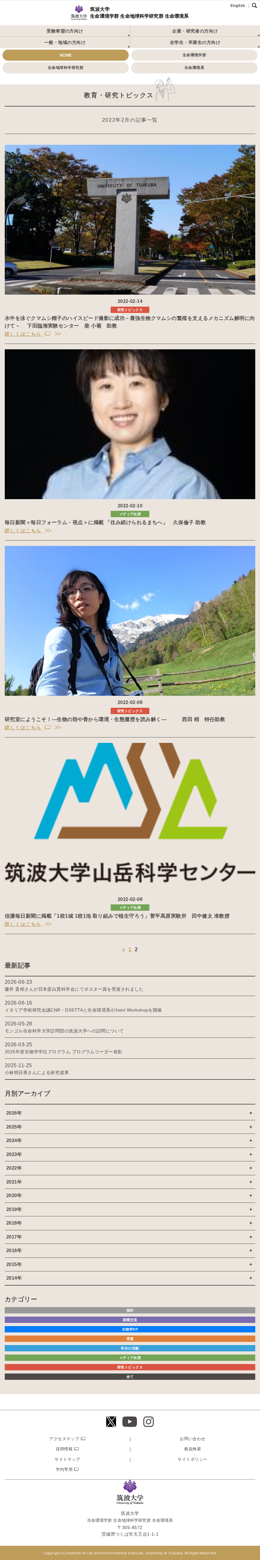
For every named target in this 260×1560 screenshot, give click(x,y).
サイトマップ (67, 1459)
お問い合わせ (192, 1438)
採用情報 (64, 1449)
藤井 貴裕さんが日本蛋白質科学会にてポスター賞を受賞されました (74, 989)
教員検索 (192, 1449)
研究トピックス (130, 310)
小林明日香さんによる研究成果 (37, 1072)
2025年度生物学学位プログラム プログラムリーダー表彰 (63, 1051)
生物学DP (130, 1329)
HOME (66, 55)
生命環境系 (194, 67)
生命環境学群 (194, 55)
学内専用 (64, 1469)
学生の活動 (130, 1348)
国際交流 (130, 1320)
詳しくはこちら (24, 334)
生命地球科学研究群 (65, 67)
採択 (130, 1310)
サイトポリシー (192, 1459)
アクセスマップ (64, 1438)
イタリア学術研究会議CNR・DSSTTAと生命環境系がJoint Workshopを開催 (83, 1009)
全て (130, 1377)
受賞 (130, 1339)
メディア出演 (130, 514)
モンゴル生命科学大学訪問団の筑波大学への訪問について (64, 1030)
